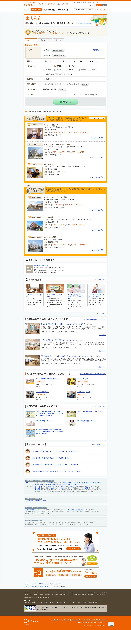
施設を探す (37, 10)
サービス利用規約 (86, 620)
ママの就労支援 (54, 602)
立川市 (43, 486)
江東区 (69, 482)
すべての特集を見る (99, 279)
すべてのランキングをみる (97, 118)
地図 (59, 40)
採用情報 (93, 622)
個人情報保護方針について (100, 620)
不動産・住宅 (27, 602)
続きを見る (102, 335)
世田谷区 (88, 482)
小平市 (87, 486)
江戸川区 (73, 484)
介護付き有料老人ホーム (32, 510)
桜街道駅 (37, 500)
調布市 (72, 486)
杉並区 (37, 484)
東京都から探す (98, 50)
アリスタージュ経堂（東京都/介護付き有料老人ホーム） (64, 331)
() (63, 74)
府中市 (63, 486)
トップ (27, 10)
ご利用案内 (98, 2)
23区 (26, 482)
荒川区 (50, 484)
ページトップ (111, 625)
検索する (67, 102)
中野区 (98, 482)
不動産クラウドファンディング (67, 602)
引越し (33, 602)
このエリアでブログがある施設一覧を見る (93, 374)
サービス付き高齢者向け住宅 (76, 510)
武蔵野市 (48, 486)
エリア (32, 40)
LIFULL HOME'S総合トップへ (80, 2)
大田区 (83, 482)
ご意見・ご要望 (76, 620)
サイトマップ (104, 2)
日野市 (92, 486)
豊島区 (42, 484)
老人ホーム (40, 602)
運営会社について (102, 622)
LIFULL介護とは (56, 620)
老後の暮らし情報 (87, 602)
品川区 (74, 482)
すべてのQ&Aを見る (99, 444)
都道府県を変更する (58, 50)
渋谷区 (94, 482)
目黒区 (79, 482)
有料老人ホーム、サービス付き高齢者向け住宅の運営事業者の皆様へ (65, 560)
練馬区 (59, 484)
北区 (45, 484)
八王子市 (37, 486)
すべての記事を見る (99, 406)
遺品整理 (79, 602)
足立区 (64, 484)
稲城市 (86, 488)
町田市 (77, 486)
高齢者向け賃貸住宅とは (85, 23)
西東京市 (37, 489)
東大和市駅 (30, 500)
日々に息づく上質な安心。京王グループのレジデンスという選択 (63, 324)
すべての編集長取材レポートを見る (95, 319)
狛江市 (52, 488)
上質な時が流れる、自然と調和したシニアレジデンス (59, 340)
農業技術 (95, 602)
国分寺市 (37, 488)
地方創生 (46, 602)
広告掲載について (91, 2)
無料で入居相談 (49, 10)
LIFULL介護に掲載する (83, 622)
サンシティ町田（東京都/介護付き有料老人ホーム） (62, 347)
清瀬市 (63, 488)
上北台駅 (43, 500)
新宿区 (51, 482)
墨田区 (65, 482)
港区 (47, 482)
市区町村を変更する (59, 55)
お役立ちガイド (63, 10)
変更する (84, 84)
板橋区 (54, 484)
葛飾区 (68, 484)
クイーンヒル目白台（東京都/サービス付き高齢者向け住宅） (65, 363)
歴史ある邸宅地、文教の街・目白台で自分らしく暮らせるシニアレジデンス (67, 356)
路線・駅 (46, 40)
